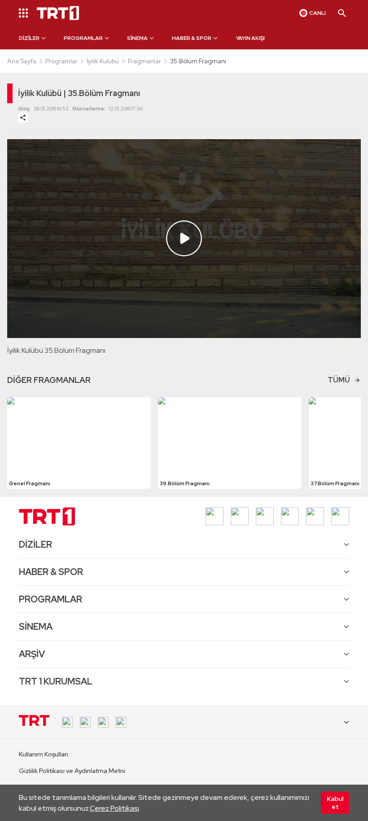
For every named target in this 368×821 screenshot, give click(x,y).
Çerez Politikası (114, 808)
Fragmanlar (144, 61)
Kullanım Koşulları (43, 754)
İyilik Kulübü (103, 61)
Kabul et (335, 803)
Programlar (61, 61)
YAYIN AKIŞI (250, 38)
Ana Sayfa (21, 61)
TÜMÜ (339, 380)
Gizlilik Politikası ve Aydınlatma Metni (72, 771)
